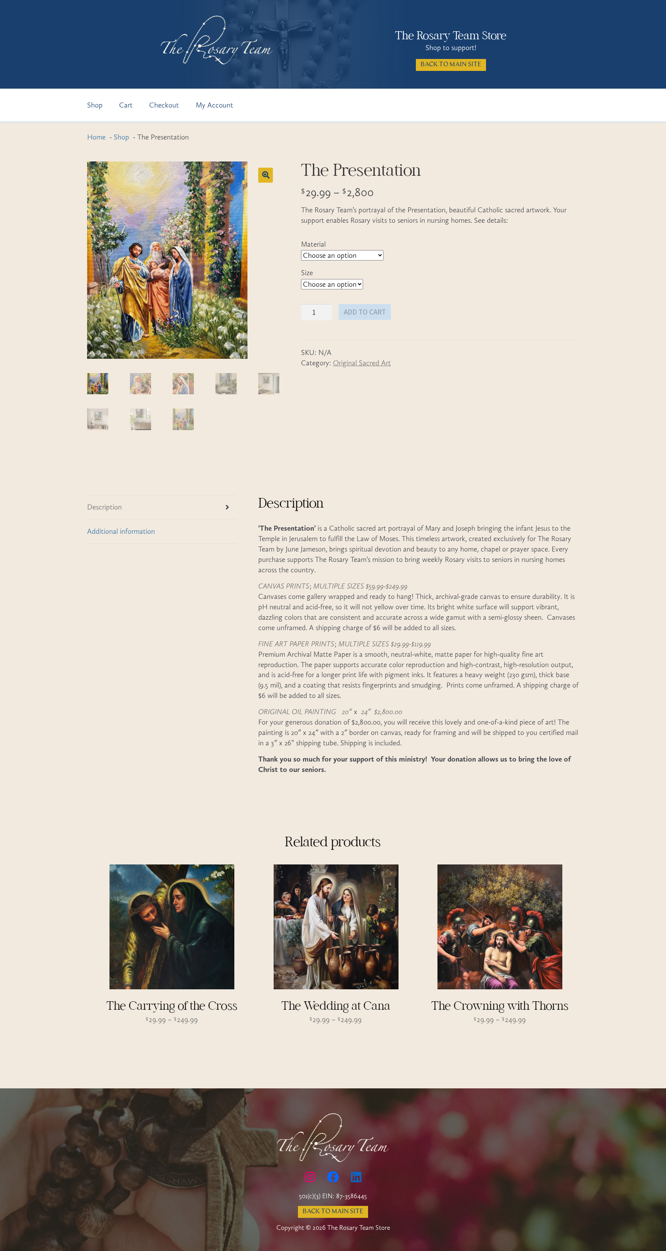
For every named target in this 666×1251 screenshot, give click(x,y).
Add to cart (365, 311)
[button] (265, 175)
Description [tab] (104, 507)
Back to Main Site (450, 65)
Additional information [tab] (121, 531)
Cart (126, 105)
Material (313, 244)
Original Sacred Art (362, 362)
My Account (214, 105)
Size (307, 272)
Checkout (164, 105)
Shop (95, 105)
